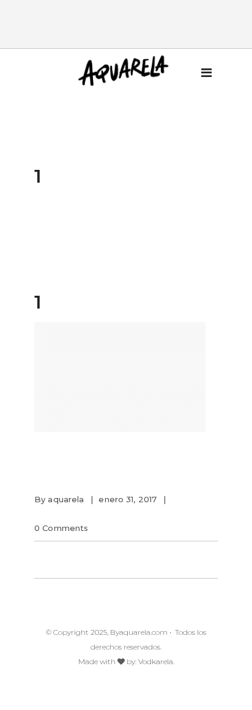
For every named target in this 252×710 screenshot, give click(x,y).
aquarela (66, 499)
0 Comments (61, 528)
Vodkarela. (156, 661)
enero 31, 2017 (127, 499)
